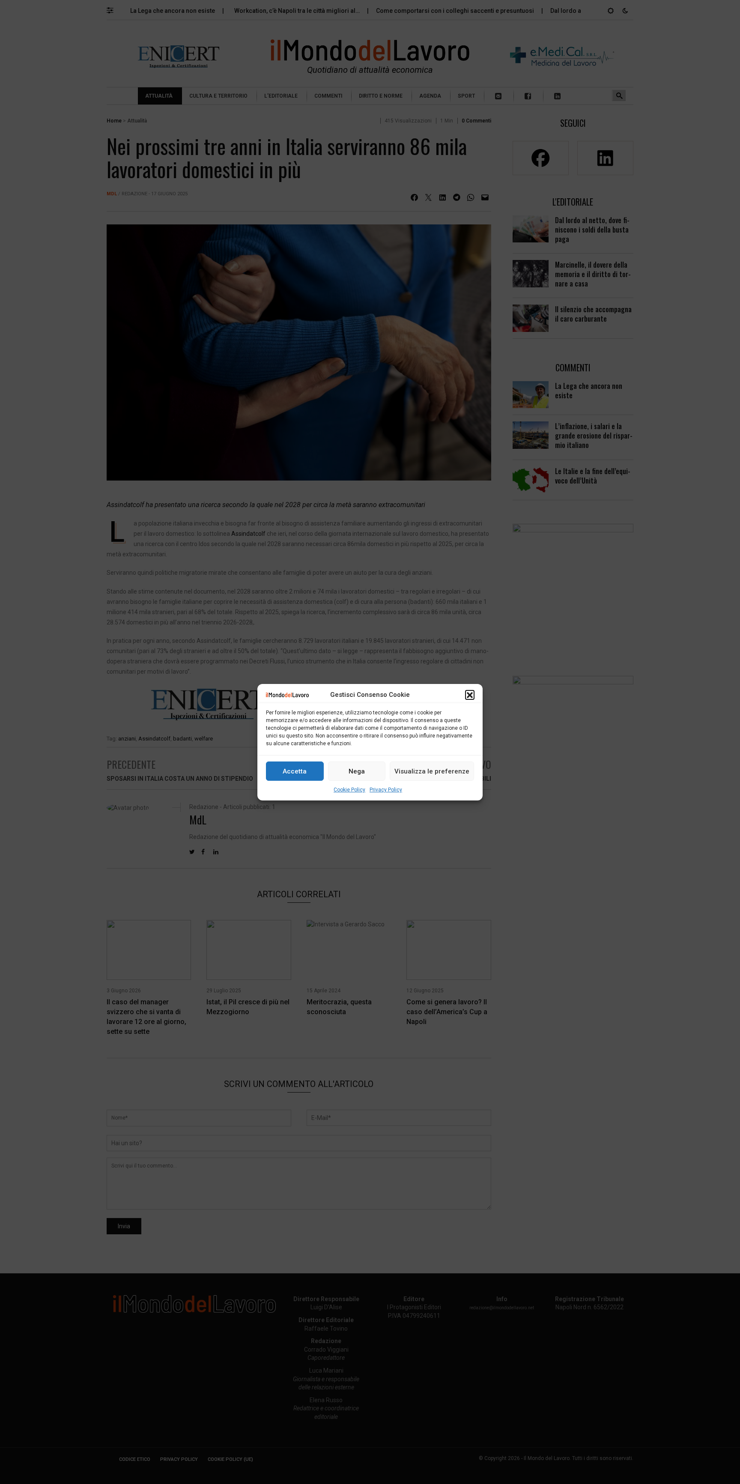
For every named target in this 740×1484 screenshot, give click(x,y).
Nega (357, 771)
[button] (469, 694)
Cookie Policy (349, 790)
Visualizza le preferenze (431, 771)
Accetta (295, 771)
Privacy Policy (386, 790)
